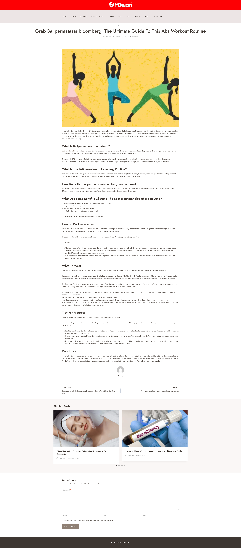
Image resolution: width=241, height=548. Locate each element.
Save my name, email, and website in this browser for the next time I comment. (88, 520)
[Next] (184, 437)
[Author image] (104, 37)
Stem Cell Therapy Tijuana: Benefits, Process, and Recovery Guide (153, 451)
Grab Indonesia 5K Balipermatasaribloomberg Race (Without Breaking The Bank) (88, 391)
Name (65, 515)
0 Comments (134, 37)
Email (105, 515)
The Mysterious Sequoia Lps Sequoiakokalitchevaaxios (160, 389)
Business (83, 17)
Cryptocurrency (98, 17)
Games (111, 17)
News (121, 17)
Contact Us (157, 17)
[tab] (116, 465)
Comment (67, 490)
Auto (74, 17)
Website (145, 515)
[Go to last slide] (56, 437)
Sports (137, 17)
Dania (109, 37)
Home (65, 17)
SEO (128, 17)
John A (63, 458)
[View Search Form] (178, 17)
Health (120, 26)
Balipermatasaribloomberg (71, 151)
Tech (146, 17)
